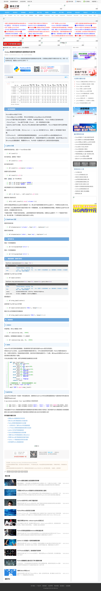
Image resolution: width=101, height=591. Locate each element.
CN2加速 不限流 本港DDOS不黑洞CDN (38, 23)
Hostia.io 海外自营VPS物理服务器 (60, 25)
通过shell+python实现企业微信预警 (83, 158)
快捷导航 (94, 1)
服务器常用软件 (14, 1)
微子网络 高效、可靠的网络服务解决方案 (62, 31)
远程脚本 (41, 15)
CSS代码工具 (78, 172)
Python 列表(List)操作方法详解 (83, 88)
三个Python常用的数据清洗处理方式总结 (19, 428)
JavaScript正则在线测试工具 (82, 188)
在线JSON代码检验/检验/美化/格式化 (84, 186)
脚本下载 (39, 12)
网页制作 (15, 12)
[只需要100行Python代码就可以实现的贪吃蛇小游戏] (10, 492)
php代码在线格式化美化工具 (82, 179)
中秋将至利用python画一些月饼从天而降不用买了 (87, 153)
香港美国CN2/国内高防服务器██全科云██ (15, 35)
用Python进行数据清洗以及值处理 (17, 420)
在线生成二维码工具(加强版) (82, 191)
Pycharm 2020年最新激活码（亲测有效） (86, 93)
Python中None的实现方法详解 (26, 510)
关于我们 (33, 585)
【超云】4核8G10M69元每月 (35, 33)
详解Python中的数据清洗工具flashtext (19, 435)
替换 (22, 471)
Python (8, 471)
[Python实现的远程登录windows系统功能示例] (10, 532)
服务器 (53, 12)
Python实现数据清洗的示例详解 (17, 432)
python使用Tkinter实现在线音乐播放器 (84, 139)
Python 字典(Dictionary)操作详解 (84, 91)
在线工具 (29, 1)
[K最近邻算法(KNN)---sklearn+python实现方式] (10, 522)
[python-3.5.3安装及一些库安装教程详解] (10, 542)
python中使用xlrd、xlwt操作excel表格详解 (86, 100)
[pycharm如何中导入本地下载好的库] (10, 502)
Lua (81, 15)
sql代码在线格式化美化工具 (82, 181)
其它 (95, 15)
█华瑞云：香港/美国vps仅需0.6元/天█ (61, 33)
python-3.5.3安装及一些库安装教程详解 (28, 540)
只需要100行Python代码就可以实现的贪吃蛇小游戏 (31, 490)
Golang (85, 15)
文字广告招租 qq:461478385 (59, 23)
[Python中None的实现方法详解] (10, 512)
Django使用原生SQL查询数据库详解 (84, 151)
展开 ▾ (66, 77)
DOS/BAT (10, 15)
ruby (52, 15)
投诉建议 (62, 585)
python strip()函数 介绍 (81, 95)
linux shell (76, 15)
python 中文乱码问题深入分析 (83, 103)
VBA (36, 15)
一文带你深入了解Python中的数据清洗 (19, 425)
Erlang (90, 15)
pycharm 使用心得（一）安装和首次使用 (86, 98)
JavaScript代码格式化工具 (81, 174)
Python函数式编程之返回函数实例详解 (28, 480)
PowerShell (69, 15)
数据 (12, 471)
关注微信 (87, 1)
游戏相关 (31, 15)
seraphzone (62, 15)
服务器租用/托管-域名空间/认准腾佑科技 (85, 33)
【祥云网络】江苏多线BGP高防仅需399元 (85, 31)
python (22, 15)
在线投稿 (68, 585)
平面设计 (85, 12)
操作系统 (69, 12)
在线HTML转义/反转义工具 (82, 184)
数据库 (47, 12)
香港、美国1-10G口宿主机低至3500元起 (62, 29)
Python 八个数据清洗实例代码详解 (18, 439)
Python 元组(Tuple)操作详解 (83, 86)
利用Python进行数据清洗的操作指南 (18, 437)
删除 (19, 471)
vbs (5, 15)
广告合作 (39, 585)
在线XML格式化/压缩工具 (81, 177)
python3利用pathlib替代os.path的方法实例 (85, 142)
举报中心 (79, 1)
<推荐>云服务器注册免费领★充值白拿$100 (15, 23)
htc (18, 15)
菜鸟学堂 (6, 1)
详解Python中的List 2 (23, 570)
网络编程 (23, 12)
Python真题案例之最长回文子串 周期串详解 (29, 560)
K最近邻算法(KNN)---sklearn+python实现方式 (30, 520)
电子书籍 (61, 12)
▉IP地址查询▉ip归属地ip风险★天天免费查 (39, 27)
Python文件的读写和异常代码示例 (83, 144)
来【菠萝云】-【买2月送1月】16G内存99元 (15, 25)
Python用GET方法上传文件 (81, 146)
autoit (56, 15)
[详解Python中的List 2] (10, 572)
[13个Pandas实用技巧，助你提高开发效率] (10, 552)
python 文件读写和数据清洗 (16, 430)
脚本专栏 (31, 12)
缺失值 (25, 471)
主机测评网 (22, 1)
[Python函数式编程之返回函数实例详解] (10, 482)
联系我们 (44, 585)
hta (15, 15)
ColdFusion (47, 15)
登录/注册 (70, 1)
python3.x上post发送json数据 (82, 156)
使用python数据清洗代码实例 (16, 418)
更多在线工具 (78, 193)
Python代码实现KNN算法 (81, 149)
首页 (10, 47)
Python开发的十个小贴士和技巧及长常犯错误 (86, 137)
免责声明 (50, 585)
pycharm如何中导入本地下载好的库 (27, 500)
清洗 (16, 471)
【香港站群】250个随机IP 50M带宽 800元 (38, 29)
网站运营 (77, 12)
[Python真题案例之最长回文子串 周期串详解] (10, 562)
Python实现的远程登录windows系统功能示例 (30, 530)
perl (26, 15)
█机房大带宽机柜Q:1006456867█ (83, 25)
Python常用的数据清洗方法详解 (17, 423)
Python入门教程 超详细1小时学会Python (86, 81)
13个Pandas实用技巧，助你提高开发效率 (29, 550)
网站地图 (56, 585)
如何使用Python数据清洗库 (16, 442)
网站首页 (7, 12)
